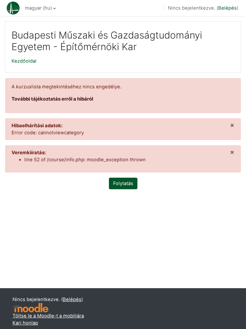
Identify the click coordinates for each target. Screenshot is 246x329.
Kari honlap (25, 323)
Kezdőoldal (24, 61)
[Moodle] (30, 307)
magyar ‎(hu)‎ (38, 8)
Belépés (227, 8)
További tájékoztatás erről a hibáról (52, 99)
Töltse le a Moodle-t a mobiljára (48, 316)
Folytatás (123, 183)
